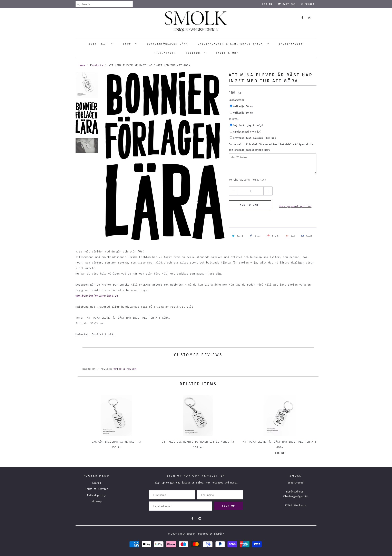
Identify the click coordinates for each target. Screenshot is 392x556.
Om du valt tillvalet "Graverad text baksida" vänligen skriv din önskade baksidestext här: (271, 147)
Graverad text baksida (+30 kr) (254, 138)
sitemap (96, 501)
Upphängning (236, 100)
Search (96, 482)
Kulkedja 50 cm (243, 106)
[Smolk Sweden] (196, 23)
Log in (267, 4)
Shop (128, 43)
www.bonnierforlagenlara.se (97, 295)
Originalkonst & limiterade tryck (231, 43)
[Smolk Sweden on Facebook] (302, 17)
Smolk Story (227, 52)
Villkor (194, 52)
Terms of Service (96, 488)
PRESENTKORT (165, 52)
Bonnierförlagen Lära (167, 43)
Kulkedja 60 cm (243, 112)
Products (96, 65)
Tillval (234, 119)
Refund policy (96, 495)
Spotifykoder (291, 43)
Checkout (307, 4)
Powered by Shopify (211, 533)
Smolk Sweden (186, 533)
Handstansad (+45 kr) (247, 131)
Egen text (99, 43)
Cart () (288, 4)
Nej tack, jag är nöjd (248, 125)
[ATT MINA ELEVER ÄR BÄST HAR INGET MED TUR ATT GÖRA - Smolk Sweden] (165, 156)
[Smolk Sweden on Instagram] (309, 17)
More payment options (295, 206)
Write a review (125, 368)
